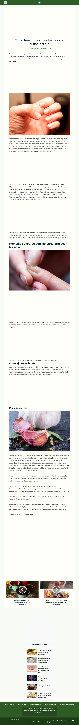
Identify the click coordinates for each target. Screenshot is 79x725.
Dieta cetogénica (35, 704)
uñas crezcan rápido (30, 481)
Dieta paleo (22, 704)
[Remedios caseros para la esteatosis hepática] (32, 678)
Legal (30, 722)
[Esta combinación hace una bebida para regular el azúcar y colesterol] (32, 660)
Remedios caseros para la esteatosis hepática (44, 678)
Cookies (35, 722)
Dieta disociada (50, 704)
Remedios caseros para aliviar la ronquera (44, 687)
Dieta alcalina (9, 704)
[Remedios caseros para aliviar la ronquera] (32, 687)
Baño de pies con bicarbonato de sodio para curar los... (44, 669)
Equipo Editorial (48, 48)
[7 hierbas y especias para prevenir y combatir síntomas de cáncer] (32, 652)
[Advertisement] (39, 21)
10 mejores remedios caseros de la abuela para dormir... (45, 695)
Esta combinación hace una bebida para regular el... (44, 660)
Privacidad (41, 722)
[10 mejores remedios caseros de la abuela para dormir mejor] (32, 695)
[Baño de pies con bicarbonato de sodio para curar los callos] (32, 668)
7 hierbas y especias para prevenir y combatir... (44, 652)
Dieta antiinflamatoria (66, 704)
